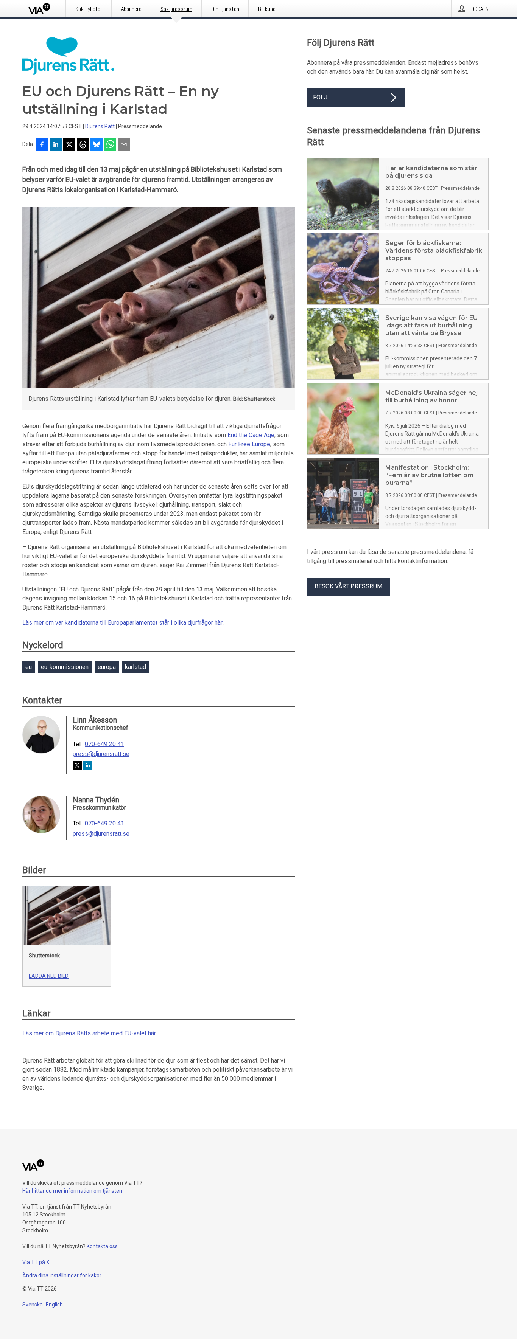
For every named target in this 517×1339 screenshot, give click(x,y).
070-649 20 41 (104, 744)
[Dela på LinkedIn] (56, 145)
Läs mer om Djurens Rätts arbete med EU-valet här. (89, 1033)
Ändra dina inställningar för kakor (61, 1275)
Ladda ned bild (49, 976)
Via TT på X (36, 1262)
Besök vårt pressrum (348, 586)
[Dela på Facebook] (42, 145)
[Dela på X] (69, 145)
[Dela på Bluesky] (96, 145)
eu (28, 666)
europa (107, 666)
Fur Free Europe (249, 444)
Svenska (32, 1305)
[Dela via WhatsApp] (110, 145)
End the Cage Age (250, 435)
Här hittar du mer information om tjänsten (72, 1191)
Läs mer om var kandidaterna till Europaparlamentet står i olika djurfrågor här (122, 622)
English (54, 1305)
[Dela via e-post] (124, 145)
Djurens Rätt (100, 126)
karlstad (135, 666)
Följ (320, 97)
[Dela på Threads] (83, 145)
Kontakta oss (102, 1246)
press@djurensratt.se (101, 754)
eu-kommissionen (65, 666)
